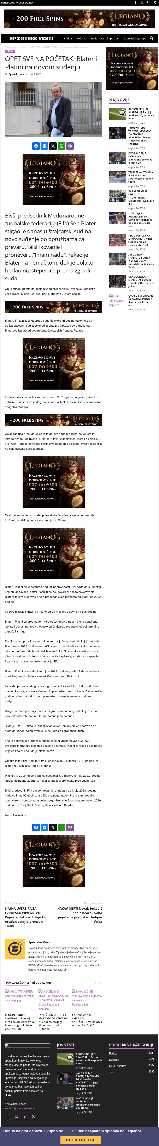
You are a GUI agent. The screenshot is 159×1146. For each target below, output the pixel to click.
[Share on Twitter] (53, 146)
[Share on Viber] (70, 146)
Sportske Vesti (17, 74)
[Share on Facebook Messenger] (44, 146)
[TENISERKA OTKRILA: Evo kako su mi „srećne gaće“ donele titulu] (117, 177)
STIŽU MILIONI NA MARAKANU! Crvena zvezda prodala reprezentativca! (140, 240)
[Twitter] (154, 3)
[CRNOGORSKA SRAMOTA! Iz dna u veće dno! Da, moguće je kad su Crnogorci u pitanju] (117, 281)
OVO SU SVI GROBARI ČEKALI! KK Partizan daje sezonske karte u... (141, 300)
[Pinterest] (148, 3)
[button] (151, 38)
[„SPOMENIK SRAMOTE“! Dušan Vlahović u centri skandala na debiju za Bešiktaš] (117, 259)
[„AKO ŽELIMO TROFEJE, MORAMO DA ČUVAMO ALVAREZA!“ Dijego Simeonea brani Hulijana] (54, 1000)
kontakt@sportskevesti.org (21, 1108)
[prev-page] (95, 983)
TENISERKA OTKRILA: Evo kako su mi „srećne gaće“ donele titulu (141, 177)
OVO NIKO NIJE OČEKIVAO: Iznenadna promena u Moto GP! (140, 158)
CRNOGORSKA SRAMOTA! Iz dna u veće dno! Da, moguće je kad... (141, 281)
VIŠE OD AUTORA (41, 982)
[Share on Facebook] (36, 146)
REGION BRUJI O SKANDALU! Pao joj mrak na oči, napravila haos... (141, 113)
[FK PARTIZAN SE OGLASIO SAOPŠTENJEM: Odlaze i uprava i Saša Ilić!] (87, 1000)
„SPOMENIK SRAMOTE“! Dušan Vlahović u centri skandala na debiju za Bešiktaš (141, 261)
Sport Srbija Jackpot (135, 38)
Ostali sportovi (110, 38)
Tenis (94, 38)
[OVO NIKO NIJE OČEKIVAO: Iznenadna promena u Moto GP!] (117, 158)
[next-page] (100, 983)
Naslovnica (10, 46)
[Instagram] (141, 3)
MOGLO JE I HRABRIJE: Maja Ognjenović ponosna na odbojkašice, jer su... (140, 220)
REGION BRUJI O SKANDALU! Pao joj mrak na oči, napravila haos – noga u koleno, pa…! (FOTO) (19, 1022)
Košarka (82, 38)
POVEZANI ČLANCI (17, 982)
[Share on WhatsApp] (61, 146)
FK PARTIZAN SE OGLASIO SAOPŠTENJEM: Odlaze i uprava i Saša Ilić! (87, 1020)
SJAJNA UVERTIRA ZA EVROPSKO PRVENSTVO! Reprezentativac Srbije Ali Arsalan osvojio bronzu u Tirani (25, 917)
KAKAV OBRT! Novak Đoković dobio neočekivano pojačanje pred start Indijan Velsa (80, 915)
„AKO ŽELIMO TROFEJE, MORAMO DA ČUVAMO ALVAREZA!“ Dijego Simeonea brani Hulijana (53, 1022)
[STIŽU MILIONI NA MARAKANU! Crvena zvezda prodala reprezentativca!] (117, 240)
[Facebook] (135, 3)
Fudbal (68, 38)
